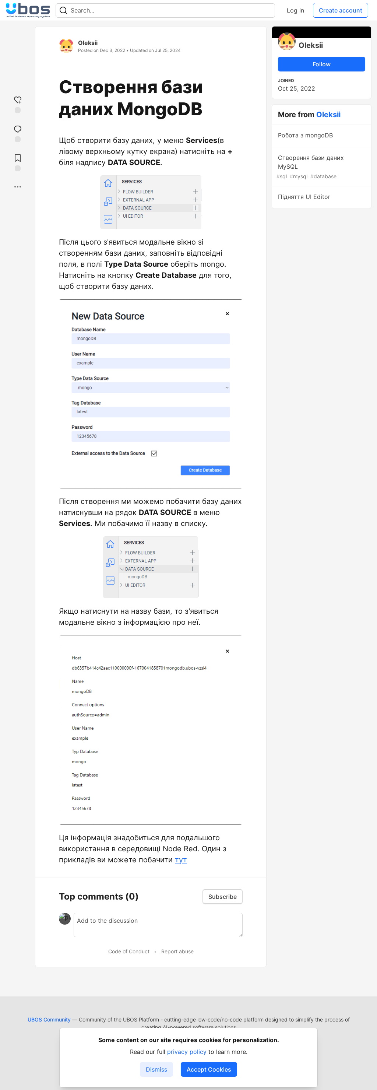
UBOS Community (49, 1019)
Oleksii (88, 42)
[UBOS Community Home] (28, 10)
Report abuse (177, 951)
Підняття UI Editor (304, 196)
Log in (295, 10)
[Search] (63, 10)
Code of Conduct (128, 951)
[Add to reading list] (17, 162)
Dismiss (156, 1069)
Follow (322, 64)
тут (181, 859)
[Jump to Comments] (17, 132)
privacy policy (187, 1051)
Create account (340, 10)
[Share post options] (17, 186)
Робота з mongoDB (305, 135)
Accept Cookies (209, 1069)
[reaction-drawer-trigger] (17, 103)
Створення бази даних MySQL (310, 166)
